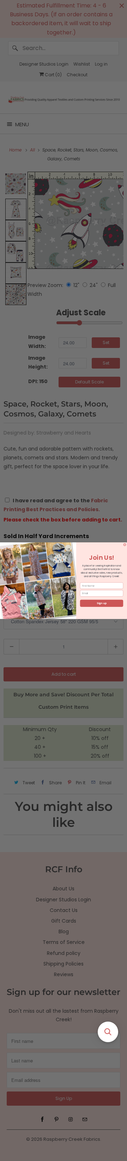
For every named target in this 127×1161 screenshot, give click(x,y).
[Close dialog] (124, 544)
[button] (108, 1032)
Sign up (101, 603)
